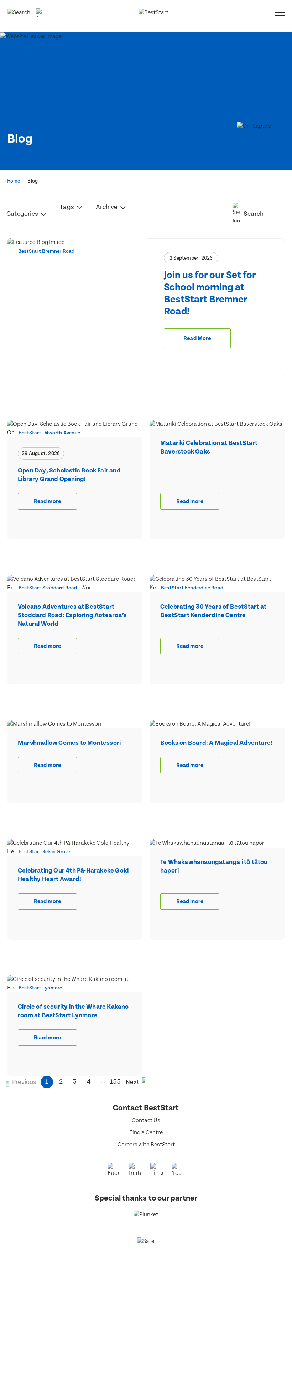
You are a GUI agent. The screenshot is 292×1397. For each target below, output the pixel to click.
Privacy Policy (206, 1287)
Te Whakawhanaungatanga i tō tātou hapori (214, 866)
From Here (156, 1296)
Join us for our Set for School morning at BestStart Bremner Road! (210, 293)
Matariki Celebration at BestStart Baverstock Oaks (209, 447)
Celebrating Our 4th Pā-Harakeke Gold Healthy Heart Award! (73, 875)
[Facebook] (114, 1170)
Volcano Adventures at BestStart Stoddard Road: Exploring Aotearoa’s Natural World (72, 615)
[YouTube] (178, 1170)
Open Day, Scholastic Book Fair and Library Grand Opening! (69, 475)
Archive (107, 207)
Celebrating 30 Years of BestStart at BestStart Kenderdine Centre (213, 611)
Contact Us (146, 1120)
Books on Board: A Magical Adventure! (216, 743)
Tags (67, 207)
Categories (23, 214)
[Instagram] (135, 1170)
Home (13, 181)
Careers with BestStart (146, 1144)
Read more (47, 501)
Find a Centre (146, 1132)
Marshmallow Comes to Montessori (69, 743)
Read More (197, 338)
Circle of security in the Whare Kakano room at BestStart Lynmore (73, 1011)
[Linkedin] (156, 1170)
